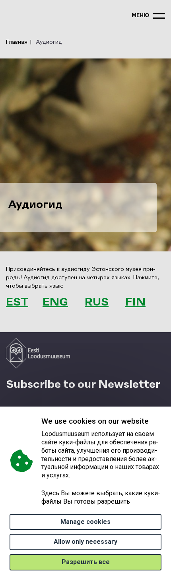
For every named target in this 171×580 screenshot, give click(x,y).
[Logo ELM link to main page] (38, 353)
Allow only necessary (85, 541)
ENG (55, 302)
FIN (135, 302)
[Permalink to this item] (150, 302)
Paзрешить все (86, 562)
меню (140, 15)
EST (17, 302)
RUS (97, 302)
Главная (16, 42)
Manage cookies (85, 522)
